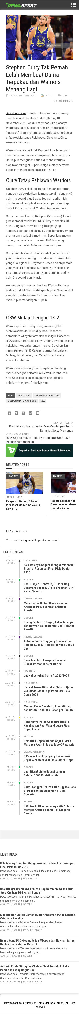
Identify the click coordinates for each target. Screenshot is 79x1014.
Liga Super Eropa (34, 752)
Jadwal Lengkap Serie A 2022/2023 (46, 675)
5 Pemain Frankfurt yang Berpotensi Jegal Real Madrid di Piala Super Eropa (48, 758)
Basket (13, 476)
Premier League (33, 598)
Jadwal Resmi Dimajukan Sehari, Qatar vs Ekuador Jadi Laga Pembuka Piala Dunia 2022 (48, 691)
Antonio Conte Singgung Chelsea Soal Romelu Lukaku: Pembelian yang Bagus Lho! (49, 644)
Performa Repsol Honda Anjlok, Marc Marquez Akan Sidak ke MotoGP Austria (49, 742)
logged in (28, 540)
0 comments (65, 101)
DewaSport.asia (16, 113)
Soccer (28, 579)
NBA (65, 95)
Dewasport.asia (14, 1002)
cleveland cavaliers (47, 395)
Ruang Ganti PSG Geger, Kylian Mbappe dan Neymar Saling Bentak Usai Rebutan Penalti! (49, 625)
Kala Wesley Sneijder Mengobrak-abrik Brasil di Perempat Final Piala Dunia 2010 (48, 568)
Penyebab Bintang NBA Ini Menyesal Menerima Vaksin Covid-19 (23, 505)
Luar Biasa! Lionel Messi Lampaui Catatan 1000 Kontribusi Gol (45, 773)
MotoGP (29, 736)
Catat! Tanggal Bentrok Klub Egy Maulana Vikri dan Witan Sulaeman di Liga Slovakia (50, 790)
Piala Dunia (30, 560)
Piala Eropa (31, 702)
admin (49, 95)
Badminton (30, 801)
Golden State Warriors (22, 401)
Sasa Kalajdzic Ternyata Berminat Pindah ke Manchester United (45, 662)
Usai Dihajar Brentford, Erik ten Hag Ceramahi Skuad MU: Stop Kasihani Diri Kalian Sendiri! (49, 587)
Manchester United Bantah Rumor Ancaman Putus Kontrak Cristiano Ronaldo (45, 606)
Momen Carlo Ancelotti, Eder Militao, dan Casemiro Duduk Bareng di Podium (49, 708)
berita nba (24, 395)
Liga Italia (30, 671)
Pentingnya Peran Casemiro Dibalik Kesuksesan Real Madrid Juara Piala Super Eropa (47, 725)
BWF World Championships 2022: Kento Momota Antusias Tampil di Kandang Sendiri (49, 809)
